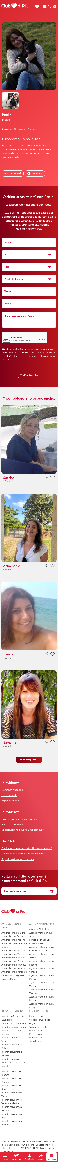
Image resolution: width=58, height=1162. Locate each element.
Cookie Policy (8, 1151)
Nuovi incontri (36, 1037)
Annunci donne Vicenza (13, 954)
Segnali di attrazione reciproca (17, 859)
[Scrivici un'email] (45, 5)
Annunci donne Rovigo (12, 961)
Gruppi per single (38, 1027)
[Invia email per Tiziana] (46, 654)
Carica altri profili (27, 759)
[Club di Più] (14, 5)
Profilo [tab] (31, 128)
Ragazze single (36, 1016)
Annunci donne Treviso (12, 936)
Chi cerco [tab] (19, 128)
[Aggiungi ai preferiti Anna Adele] (52, 566)
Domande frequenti (12, 789)
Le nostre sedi (9, 795)
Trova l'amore (36, 1041)
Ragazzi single (36, 1034)
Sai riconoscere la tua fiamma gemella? (22, 829)
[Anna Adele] (29, 528)
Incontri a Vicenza (10, 1059)
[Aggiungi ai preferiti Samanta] (52, 742)
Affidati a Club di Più (39, 929)
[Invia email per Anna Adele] (46, 566)
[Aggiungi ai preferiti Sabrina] (52, 478)
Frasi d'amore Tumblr (12, 824)
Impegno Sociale (10, 800)
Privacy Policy (47, 1148)
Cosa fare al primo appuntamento (19, 819)
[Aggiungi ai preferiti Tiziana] (52, 654)
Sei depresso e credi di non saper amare (22, 853)
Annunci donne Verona (13, 950)
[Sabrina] (29, 439)
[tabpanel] (29, 147)
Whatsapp (37, 173)
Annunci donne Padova (13, 940)
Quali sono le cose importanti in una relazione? (26, 848)
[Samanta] (29, 704)
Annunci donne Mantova (13, 964)
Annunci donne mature (13, 932)
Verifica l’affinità (12, 173)
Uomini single (36, 1030)
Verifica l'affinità (29, 375)
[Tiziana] (29, 616)
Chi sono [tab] (7, 128)
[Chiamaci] (49, 5)
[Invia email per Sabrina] (46, 477)
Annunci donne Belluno (13, 957)
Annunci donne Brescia (13, 968)
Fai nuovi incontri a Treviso (14, 1023)
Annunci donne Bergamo (14, 972)
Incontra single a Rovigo (13, 1027)
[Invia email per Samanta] (46, 742)
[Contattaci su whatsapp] (55, 5)
